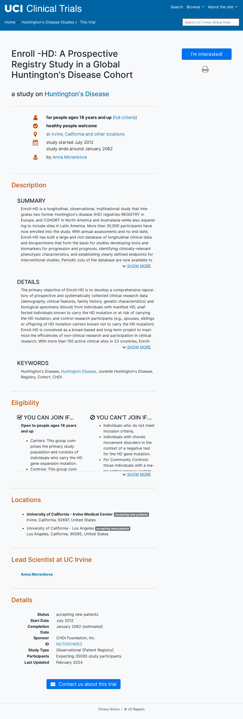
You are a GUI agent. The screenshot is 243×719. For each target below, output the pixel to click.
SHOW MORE (138, 265)
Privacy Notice (108, 709)
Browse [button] (194, 7)
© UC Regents (134, 709)
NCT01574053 (69, 644)
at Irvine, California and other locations (85, 134)
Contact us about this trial (87, 684)
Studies (48, 22)
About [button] (220, 7)
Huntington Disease (78, 371)
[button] (205, 70)
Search (177, 7)
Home (10, 22)
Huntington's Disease (77, 94)
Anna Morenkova (69, 157)
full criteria (125, 117)
